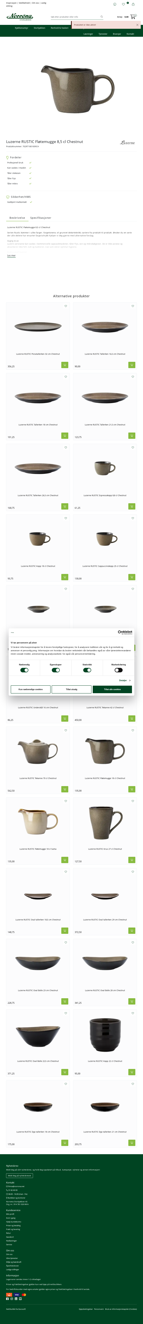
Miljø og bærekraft (13, 1262)
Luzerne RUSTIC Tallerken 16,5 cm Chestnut (105, 354)
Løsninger (88, 33)
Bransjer (117, 33)
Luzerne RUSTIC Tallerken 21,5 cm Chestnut (105, 424)
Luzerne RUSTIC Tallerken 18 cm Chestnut (38, 424)
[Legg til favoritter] (66, 306)
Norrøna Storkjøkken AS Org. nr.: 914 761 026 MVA (17, 1202)
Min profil (10, 1214)
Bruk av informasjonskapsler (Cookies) (121, 1309)
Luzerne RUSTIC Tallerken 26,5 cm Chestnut (38, 495)
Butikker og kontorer (16, 1198)
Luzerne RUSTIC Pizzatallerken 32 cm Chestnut (38, 354)
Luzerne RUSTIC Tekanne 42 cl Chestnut (105, 707)
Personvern (99, 1309)
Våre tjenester (12, 1258)
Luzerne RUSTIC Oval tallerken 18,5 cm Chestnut (38, 919)
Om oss (36, 3)
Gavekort (10, 1237)
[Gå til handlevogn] (132, 17)
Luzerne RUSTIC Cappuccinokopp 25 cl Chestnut (105, 566)
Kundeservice (13, 1210)
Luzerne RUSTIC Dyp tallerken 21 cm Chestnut (105, 1132)
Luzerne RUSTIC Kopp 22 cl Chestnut (105, 1061)
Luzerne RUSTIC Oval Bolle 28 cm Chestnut (105, 990)
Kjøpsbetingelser (86, 1309)
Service (9, 1244)
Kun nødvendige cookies (31, 689)
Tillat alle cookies (112, 689)
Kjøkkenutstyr (21, 27)
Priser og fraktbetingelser (17, 1284)
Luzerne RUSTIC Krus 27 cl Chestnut (105, 849)
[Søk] (101, 17)
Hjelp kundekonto (13, 1221)
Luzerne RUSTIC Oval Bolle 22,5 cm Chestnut (38, 1061)
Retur (8, 1233)
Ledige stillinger (12, 1269)
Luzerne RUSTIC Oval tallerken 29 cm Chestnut (105, 919)
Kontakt (130, 33)
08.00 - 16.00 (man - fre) (17, 1194)
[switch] (56, 670)
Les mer (11, 255)
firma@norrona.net (16, 1186)
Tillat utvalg (71, 689)
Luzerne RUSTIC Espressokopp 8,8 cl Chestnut (105, 495)
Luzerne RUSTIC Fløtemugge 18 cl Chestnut (105, 778)
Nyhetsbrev (12, 1165)
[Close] (137, 25)
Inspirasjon (11, 3)
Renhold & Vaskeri (59, 27)
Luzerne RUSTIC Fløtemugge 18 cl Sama (38, 849)
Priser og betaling (13, 1225)
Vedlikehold (24, 3)
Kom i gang (10, 1218)
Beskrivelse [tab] (17, 217)
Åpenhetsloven (12, 1265)
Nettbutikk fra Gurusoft (16, 1309)
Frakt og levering (13, 1229)
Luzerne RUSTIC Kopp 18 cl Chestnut (38, 566)
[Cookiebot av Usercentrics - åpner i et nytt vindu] (120, 632)
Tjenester (103, 33)
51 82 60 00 (12, 1190)
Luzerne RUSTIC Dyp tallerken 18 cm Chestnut (37, 1132)
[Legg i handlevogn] (64, 365)
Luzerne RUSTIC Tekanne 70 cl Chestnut (38, 778)
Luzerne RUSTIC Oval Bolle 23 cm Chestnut (38, 990)
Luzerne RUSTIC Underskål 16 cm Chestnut (38, 707)
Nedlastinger (11, 1240)
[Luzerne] (127, 142)
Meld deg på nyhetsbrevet (19, 1175)
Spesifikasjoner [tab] (40, 217)
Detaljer (123, 680)
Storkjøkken (39, 27)
